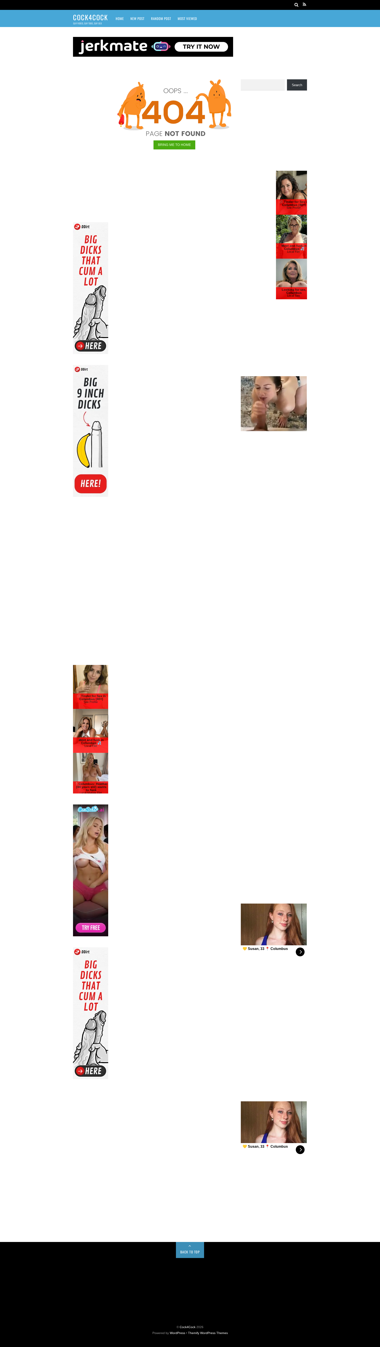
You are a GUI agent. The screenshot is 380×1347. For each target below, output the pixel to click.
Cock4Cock (187, 1327)
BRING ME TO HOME (174, 145)
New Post (137, 18)
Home (120, 18)
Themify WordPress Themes (208, 1333)
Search (297, 85)
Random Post (161, 18)
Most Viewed (187, 18)
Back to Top (190, 1251)
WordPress (177, 1333)
